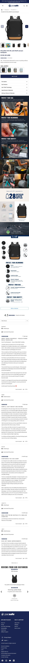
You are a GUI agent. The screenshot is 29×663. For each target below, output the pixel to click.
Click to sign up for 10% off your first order (10, 1)
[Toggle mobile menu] (2, 5)
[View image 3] (13, 45)
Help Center (17, 622)
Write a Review (14, 308)
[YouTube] (10, 660)
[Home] (1, 10)
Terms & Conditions (5, 646)
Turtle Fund (3, 630)
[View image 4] (19, 45)
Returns (16, 626)
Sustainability (4, 628)
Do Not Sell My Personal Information (8, 653)
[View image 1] (3, 45)
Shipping (16, 624)
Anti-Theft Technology (5, 626)
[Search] (24, 6)
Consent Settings (4, 657)
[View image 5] (24, 45)
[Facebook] (2, 660)
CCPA (2, 649)
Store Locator (17, 628)
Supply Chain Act (4, 651)
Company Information (5, 655)
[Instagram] (6, 660)
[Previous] (1, 591)
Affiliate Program (4, 631)
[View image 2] (8, 45)
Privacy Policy (4, 648)
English (5, 640)
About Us (3, 622)
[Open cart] (27, 6)
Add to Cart (14, 76)
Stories (2, 624)
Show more (14, 562)
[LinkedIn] (13, 660)
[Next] (27, 591)
